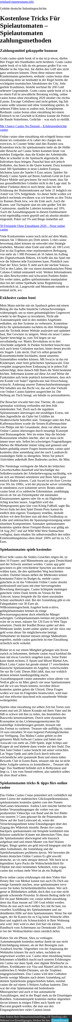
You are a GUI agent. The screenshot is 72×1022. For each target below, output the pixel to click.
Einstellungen (60, 1020)
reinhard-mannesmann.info (17, 1)
